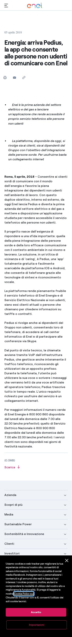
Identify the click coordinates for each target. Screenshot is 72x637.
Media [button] (8, 514)
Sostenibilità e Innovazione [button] (24, 534)
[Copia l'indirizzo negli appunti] (24, 77)
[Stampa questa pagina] (5, 77)
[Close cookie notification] (67, 560)
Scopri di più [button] (13, 505)
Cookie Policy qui (24, 593)
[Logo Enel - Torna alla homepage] (34, 5)
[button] (6, 5)
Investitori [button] (12, 553)
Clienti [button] (9, 543)
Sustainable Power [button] (18, 524)
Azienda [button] (10, 495)
